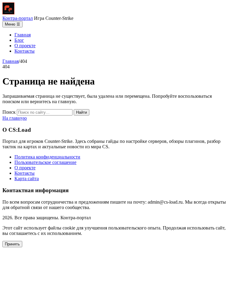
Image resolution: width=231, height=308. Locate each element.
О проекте (24, 45)
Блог (19, 40)
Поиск (9, 112)
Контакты (24, 51)
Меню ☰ (12, 24)
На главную (14, 118)
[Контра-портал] (8, 12)
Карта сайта (26, 178)
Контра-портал (17, 18)
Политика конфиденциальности (47, 156)
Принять (12, 244)
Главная (22, 34)
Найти (81, 112)
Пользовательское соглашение (45, 162)
